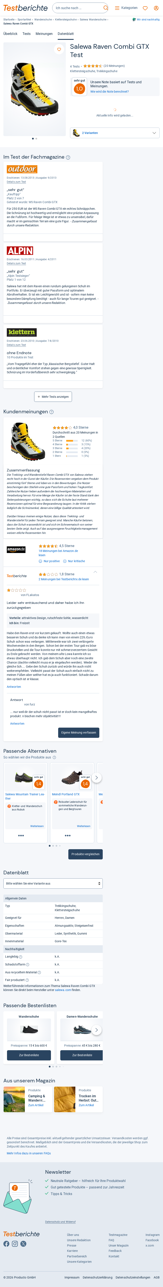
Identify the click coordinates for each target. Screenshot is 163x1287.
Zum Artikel (35, 1105)
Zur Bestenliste (34, 1056)
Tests (26, 34)
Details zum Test (16, 181)
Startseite (8, 19)
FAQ (111, 1240)
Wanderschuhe (43, 19)
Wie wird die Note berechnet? (109, 91)
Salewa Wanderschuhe (93, 19)
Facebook (152, 1240)
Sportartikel (24, 19)
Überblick (10, 34)
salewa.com (63, 990)
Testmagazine (118, 1235)
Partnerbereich (77, 1256)
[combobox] (77, 8)
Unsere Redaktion (79, 1240)
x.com (150, 1245)
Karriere (72, 1251)
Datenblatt (66, 34)
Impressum (72, 1277)
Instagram (153, 1235)
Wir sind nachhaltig (148, 19)
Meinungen (44, 34)
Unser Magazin (119, 1245)
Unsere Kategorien (79, 1261)
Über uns (73, 1235)
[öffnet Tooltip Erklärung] (68, 157)
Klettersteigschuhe (66, 19)
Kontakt (114, 1256)
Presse (71, 1245)
